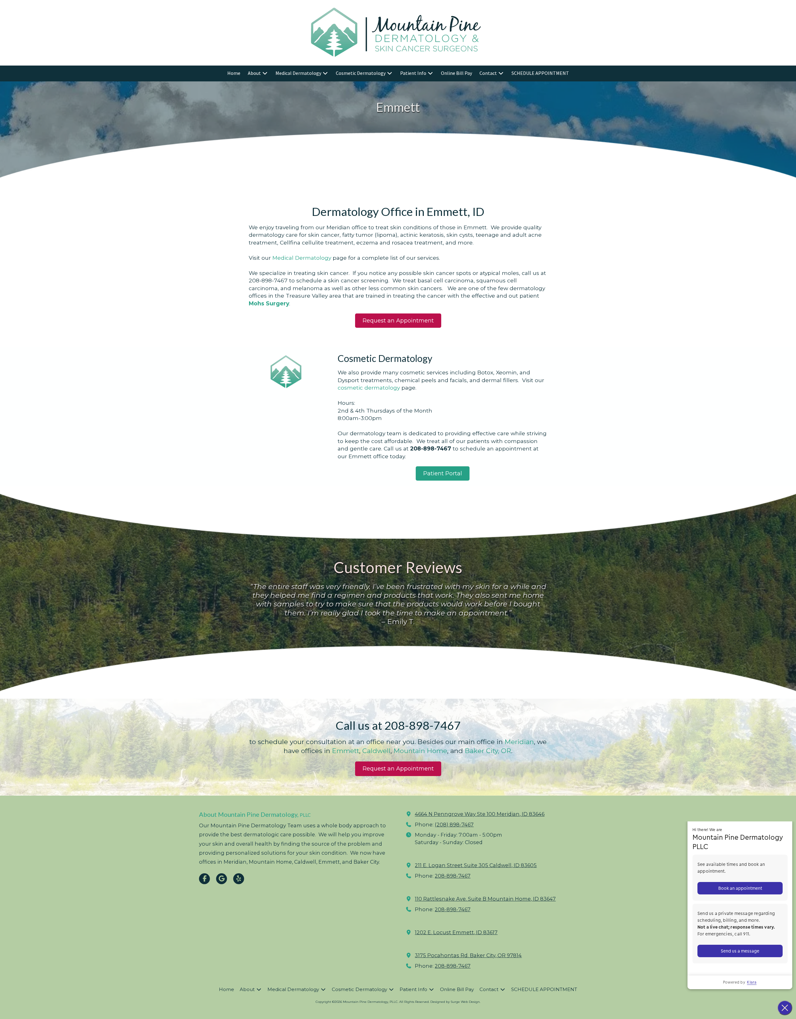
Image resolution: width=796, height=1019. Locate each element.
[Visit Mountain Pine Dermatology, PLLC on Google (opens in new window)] (221, 878)
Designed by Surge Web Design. (455, 1002)
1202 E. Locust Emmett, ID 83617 (456, 932)
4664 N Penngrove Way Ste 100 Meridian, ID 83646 (479, 814)
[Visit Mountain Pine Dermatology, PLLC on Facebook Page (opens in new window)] (204, 878)
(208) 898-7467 (454, 824)
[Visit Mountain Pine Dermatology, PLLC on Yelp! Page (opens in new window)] (238, 878)
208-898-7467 (452, 876)
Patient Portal (442, 473)
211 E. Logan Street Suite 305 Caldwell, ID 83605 (476, 865)
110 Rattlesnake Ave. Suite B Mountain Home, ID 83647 (485, 899)
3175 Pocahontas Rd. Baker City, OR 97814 (468, 955)
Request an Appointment (398, 320)
